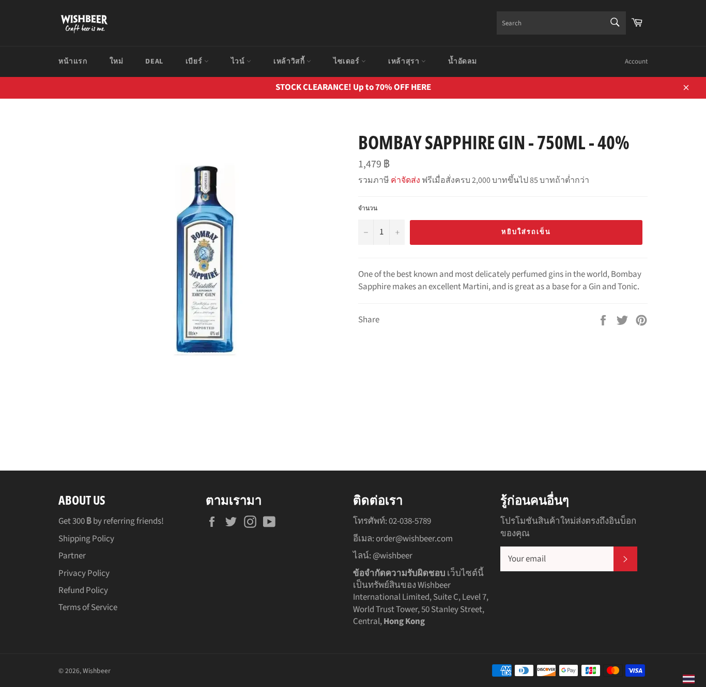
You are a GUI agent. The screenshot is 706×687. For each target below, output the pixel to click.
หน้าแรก (72, 61)
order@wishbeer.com (414, 539)
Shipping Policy (86, 539)
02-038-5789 (410, 521)
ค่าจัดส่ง (405, 180)
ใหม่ (117, 61)
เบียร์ (195, 61)
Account (636, 61)
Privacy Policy (84, 573)
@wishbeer (392, 556)
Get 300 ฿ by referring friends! (111, 521)
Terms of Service (87, 607)
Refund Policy (83, 590)
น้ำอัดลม (462, 61)
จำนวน (367, 209)
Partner (72, 556)
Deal (154, 61)
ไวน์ (239, 61)
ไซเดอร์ (347, 61)
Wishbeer (97, 671)
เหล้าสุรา (404, 61)
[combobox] (561, 23)
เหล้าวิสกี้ (289, 61)
